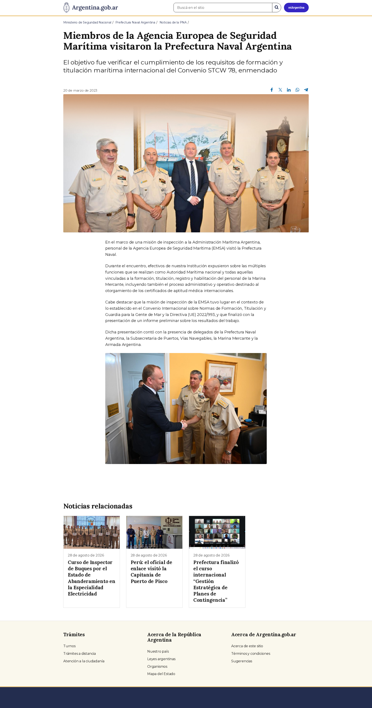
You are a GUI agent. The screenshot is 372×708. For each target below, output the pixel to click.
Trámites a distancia (79, 654)
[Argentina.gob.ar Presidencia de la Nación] (90, 8)
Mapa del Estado (161, 674)
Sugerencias (241, 661)
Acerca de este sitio (247, 646)
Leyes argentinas (161, 659)
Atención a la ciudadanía (83, 661)
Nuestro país (158, 651)
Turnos (69, 646)
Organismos (157, 666)
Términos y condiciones (250, 654)
